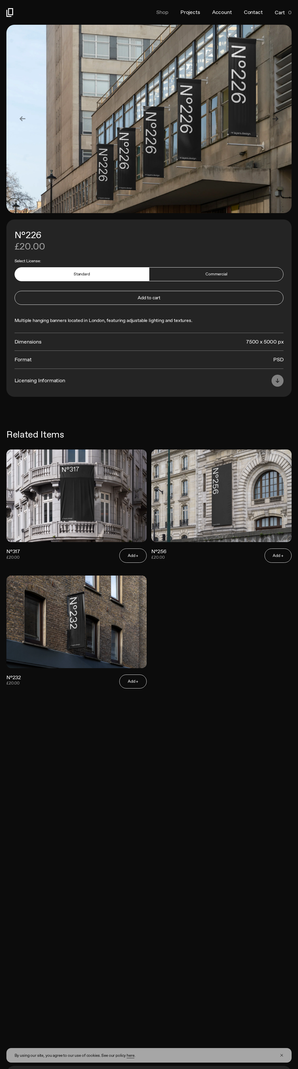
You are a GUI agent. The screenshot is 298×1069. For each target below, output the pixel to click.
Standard (82, 274)
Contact (253, 12)
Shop (162, 12)
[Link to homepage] (77, 12)
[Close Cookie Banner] (281, 1055)
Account (222, 12)
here (130, 1055)
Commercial (216, 274)
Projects (190, 12)
